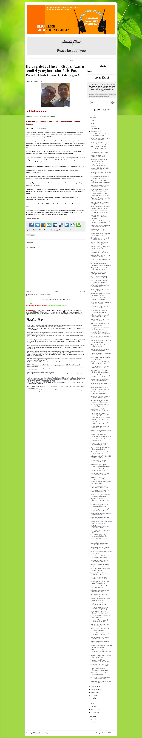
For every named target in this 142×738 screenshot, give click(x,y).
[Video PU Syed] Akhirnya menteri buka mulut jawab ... (101, 646)
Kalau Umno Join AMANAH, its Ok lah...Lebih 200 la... (101, 337)
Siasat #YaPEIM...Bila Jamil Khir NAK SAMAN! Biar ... (100, 629)
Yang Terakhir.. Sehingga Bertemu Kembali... (40, 372)
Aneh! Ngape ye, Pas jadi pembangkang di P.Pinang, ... (100, 409)
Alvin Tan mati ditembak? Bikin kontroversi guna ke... (100, 625)
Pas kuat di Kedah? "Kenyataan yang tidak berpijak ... (100, 203)
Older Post (82, 292)
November (94, 131)
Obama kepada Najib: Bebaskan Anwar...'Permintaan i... (100, 298)
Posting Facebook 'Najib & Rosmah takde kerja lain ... (99, 230)
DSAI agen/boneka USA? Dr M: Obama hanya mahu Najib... (100, 418)
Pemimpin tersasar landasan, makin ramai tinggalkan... (99, 401)
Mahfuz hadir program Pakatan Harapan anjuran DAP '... (100, 397)
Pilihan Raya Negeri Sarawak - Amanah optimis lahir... (100, 190)
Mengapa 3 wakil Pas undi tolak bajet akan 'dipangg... (100, 565)
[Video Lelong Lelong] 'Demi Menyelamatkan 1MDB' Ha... (100, 251)
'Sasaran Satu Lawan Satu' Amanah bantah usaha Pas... (100, 194)
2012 (90, 722)
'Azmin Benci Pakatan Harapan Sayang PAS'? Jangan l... (100, 186)
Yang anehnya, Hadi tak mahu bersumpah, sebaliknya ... (100, 603)
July (92, 695)
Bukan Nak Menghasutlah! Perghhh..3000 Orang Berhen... (101, 332)
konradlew (54, 299)
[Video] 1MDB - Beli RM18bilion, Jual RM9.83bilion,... (100, 169)
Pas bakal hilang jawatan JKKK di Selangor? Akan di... (100, 255)
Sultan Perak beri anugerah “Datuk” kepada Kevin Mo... (100, 211)
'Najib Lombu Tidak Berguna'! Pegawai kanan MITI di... (99, 311)
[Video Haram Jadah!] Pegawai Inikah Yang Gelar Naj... (100, 234)
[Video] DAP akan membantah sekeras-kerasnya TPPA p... (100, 350)
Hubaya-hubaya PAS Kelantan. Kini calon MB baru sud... (100, 491)
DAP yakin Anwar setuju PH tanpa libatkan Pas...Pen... (101, 354)
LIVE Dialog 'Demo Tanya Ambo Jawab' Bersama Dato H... (100, 678)
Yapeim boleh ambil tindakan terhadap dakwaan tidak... (99, 561)
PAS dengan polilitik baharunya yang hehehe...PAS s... (100, 591)
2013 (90, 719)
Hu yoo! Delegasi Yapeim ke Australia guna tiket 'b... (99, 439)
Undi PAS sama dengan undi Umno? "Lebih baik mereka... (100, 578)
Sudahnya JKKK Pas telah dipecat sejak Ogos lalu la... (101, 514)
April (92, 704)
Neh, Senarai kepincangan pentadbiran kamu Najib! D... (100, 151)
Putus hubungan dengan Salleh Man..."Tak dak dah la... (100, 582)
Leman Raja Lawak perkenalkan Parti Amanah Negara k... (100, 474)
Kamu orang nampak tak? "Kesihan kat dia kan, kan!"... (100, 486)
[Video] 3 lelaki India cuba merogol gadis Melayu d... (99, 273)
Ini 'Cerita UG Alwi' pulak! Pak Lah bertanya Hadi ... (101, 260)
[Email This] (26, 235)
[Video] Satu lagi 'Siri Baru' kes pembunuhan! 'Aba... (100, 247)
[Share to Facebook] (32, 235)
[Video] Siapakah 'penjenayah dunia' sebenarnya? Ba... (100, 380)
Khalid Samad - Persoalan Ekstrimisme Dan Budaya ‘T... (100, 147)
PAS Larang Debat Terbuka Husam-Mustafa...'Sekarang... (100, 465)
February (94, 709)
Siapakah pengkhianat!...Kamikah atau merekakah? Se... (101, 656)
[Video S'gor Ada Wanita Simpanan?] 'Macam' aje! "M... (100, 556)
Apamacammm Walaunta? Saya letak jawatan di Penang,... (100, 207)
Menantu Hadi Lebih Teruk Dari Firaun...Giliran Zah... (100, 452)
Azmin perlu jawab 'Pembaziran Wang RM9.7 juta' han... (100, 367)
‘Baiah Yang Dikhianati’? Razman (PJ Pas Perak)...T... (101, 358)
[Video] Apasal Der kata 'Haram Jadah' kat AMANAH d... (100, 320)
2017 (90, 120)
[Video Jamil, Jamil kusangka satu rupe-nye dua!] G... (101, 586)
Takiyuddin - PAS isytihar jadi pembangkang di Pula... (99, 469)
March (93, 707)
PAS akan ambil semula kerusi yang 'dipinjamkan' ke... (100, 315)
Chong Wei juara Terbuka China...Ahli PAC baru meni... (99, 612)
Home (71, 60)
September (94, 689)
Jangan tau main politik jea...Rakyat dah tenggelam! (100, 143)
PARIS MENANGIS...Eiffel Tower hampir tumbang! (100, 569)
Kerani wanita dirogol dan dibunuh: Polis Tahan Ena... (101, 552)
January (93, 712)
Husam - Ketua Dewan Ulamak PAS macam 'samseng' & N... (100, 665)
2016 (90, 123)
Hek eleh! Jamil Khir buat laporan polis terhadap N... (101, 616)
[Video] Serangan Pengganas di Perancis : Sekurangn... (100, 642)
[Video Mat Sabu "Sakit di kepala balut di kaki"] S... (101, 682)
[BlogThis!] (28, 235)
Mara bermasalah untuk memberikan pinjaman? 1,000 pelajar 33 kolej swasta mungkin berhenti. (56, 345)
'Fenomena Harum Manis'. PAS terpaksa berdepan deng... (100, 608)
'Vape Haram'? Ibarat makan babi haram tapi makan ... (101, 198)
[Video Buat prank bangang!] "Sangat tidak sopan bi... (100, 509)
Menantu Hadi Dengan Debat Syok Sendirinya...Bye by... (99, 371)
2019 (90, 115)
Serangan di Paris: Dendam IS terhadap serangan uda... (99, 620)
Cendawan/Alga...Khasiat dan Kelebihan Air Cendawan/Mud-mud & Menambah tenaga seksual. (56, 340)
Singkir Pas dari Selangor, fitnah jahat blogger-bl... (100, 160)
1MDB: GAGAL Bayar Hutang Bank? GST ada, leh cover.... (100, 422)
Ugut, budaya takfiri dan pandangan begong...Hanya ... (100, 660)
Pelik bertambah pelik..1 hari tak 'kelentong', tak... (100, 324)
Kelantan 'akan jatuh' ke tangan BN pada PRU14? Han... (100, 633)
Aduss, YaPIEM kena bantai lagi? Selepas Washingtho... (100, 448)
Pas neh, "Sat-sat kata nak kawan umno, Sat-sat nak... (101, 431)
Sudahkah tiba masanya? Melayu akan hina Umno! (101, 173)
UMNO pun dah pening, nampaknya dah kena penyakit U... (101, 651)
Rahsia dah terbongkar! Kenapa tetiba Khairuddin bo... (100, 134)
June (92, 698)
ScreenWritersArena (110, 733)
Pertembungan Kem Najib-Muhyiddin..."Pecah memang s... (101, 264)
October (93, 686)
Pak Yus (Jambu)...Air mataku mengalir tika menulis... (99, 156)
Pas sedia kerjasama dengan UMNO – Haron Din (99, 543)
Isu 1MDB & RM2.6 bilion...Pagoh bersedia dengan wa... (100, 139)
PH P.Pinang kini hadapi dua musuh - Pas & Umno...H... (101, 405)
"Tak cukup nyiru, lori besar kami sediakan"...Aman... (100, 427)
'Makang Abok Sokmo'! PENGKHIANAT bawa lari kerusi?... (99, 217)
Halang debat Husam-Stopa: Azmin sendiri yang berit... (99, 444)
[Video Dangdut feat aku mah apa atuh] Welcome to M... (101, 522)
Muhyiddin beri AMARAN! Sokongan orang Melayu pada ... (101, 181)
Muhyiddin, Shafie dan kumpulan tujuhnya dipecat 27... (100, 345)
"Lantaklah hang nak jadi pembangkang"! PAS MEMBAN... (101, 414)
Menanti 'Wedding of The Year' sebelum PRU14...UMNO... (100, 548)
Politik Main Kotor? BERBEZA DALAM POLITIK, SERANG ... (100, 388)
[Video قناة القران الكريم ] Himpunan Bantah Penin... (99, 478)
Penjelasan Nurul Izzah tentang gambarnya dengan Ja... (100, 375)
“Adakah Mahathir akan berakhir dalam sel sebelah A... (101, 673)
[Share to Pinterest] (34, 235)
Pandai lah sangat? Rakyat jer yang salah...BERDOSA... (100, 505)
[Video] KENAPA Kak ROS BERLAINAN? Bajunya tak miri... (101, 435)
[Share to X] (30, 235)
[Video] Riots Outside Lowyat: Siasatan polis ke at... (100, 638)
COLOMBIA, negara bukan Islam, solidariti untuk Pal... (100, 526)
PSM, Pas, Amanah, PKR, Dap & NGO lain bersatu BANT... (100, 362)
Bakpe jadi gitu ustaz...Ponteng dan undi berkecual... (100, 518)
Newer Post (29, 292)
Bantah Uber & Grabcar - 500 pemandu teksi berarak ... (99, 535)
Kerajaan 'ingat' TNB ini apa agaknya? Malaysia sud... (99, 164)
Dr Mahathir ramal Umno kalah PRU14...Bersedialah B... (100, 177)
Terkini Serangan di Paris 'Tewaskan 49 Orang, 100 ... (99, 669)
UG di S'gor (69, 230)
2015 (90, 126)
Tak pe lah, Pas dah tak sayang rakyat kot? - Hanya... (100, 573)
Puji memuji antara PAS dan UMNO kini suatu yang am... (101, 457)
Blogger (68, 299)
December (94, 129)
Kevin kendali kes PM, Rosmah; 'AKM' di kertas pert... (100, 243)
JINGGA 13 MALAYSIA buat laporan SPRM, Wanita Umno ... (101, 461)
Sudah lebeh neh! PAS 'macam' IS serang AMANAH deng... (101, 290)
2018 (90, 118)
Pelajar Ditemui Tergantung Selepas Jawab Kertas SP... (99, 277)
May (92, 701)
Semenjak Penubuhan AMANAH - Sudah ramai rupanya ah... (101, 384)
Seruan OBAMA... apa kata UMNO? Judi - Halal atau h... (101, 303)
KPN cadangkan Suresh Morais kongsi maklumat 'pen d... (100, 238)
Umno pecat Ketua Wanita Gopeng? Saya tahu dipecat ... (100, 281)
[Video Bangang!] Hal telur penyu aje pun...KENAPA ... (101, 482)
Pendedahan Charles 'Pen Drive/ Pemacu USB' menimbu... (100, 221)
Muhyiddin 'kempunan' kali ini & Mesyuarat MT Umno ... (100, 268)
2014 (90, 716)
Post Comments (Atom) (43, 294)
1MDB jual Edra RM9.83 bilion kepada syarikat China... (99, 307)
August (93, 692)
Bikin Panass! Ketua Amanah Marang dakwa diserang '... (99, 392)
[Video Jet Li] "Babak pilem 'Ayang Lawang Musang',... (101, 341)
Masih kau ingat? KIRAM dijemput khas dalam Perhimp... (101, 294)
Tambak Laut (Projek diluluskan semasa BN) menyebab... (100, 226)
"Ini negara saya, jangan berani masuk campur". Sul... (100, 328)
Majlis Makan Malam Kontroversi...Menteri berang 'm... (100, 500)
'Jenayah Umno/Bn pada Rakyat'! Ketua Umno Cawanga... (101, 495)
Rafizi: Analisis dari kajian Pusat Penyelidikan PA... (100, 286)
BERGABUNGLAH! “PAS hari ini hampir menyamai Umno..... (100, 595)
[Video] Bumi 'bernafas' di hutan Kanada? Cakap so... (101, 599)
